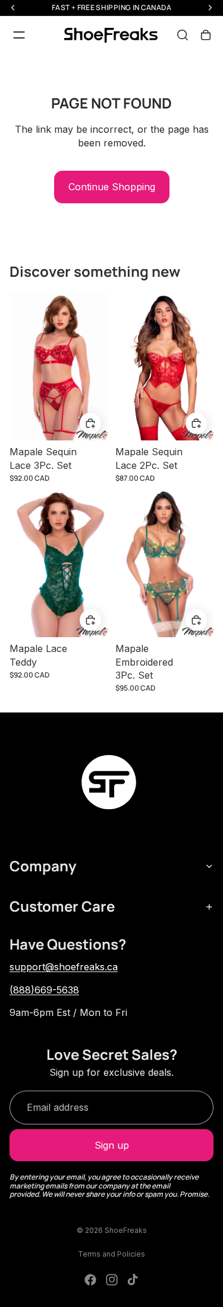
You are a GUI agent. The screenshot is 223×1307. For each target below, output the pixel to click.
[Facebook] (90, 1280)
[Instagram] (112, 1280)
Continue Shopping (111, 187)
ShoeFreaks (126, 1230)
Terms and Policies (111, 1254)
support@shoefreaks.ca (64, 967)
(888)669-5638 (44, 990)
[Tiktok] (132, 1280)
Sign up (112, 1145)
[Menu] (19, 35)
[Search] (182, 35)
